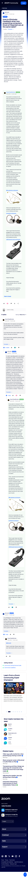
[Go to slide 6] (17, 711)
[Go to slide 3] (11, 711)
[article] (14, 333)
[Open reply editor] (14, 309)
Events (4, 787)
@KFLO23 (8, 643)
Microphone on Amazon (12, 190)
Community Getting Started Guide (12, 665)
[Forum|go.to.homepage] (11, 3)
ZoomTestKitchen (10, 92)
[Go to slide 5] (15, 711)
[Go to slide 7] (19, 711)
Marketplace (6, 773)
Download (5, 835)
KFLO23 (7, 12)
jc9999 (10, 737)
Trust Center (12, 860)
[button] (2, 3)
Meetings (4, 8)
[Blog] (2, 856)
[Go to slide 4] (14, 711)
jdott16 (10, 724)
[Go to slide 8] (21, 711)
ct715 (9, 742)
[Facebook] (19, 856)
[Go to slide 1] (6, 711)
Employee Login (13, 864)
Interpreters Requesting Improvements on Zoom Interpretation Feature (10, 783)
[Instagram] (16, 856)
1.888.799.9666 (6, 806)
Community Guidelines (10, 667)
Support (4, 847)
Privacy (6, 860)
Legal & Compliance (18, 862)
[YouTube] (13, 856)
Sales (4, 841)
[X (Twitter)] (9, 856)
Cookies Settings (5, 864)
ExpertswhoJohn (12, 733)
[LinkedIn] (6, 856)
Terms (2, 860)
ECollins (10, 728)
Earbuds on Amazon (11, 213)
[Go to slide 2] (8, 711)
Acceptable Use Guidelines (7, 862)
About (4, 829)
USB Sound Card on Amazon (13, 239)
